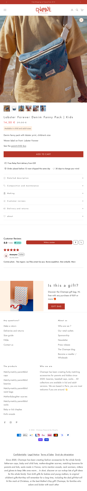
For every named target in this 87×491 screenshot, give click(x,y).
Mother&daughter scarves (15, 396)
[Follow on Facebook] (5, 422)
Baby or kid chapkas (13, 409)
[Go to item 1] (7, 108)
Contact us (8, 344)
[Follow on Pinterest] (16, 422)
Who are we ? (64, 326)
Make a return (10, 326)
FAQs (6, 340)
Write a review (49, 242)
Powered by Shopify (50, 430)
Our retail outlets (65, 330)
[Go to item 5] (36, 108)
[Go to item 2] (14, 108)
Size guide (8, 335)
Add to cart (43, 154)
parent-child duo (18, 145)
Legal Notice (33, 454)
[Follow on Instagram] (11, 422)
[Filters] (75, 242)
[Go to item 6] (43, 108)
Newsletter (63, 340)
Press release (64, 344)
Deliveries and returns (14, 330)
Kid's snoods (9, 414)
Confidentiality (19, 454)
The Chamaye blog (66, 349)
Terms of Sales (47, 454)
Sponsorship (63, 335)
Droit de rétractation (64, 454)
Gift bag (56, 306)
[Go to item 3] (21, 108)
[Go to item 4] (28, 108)
